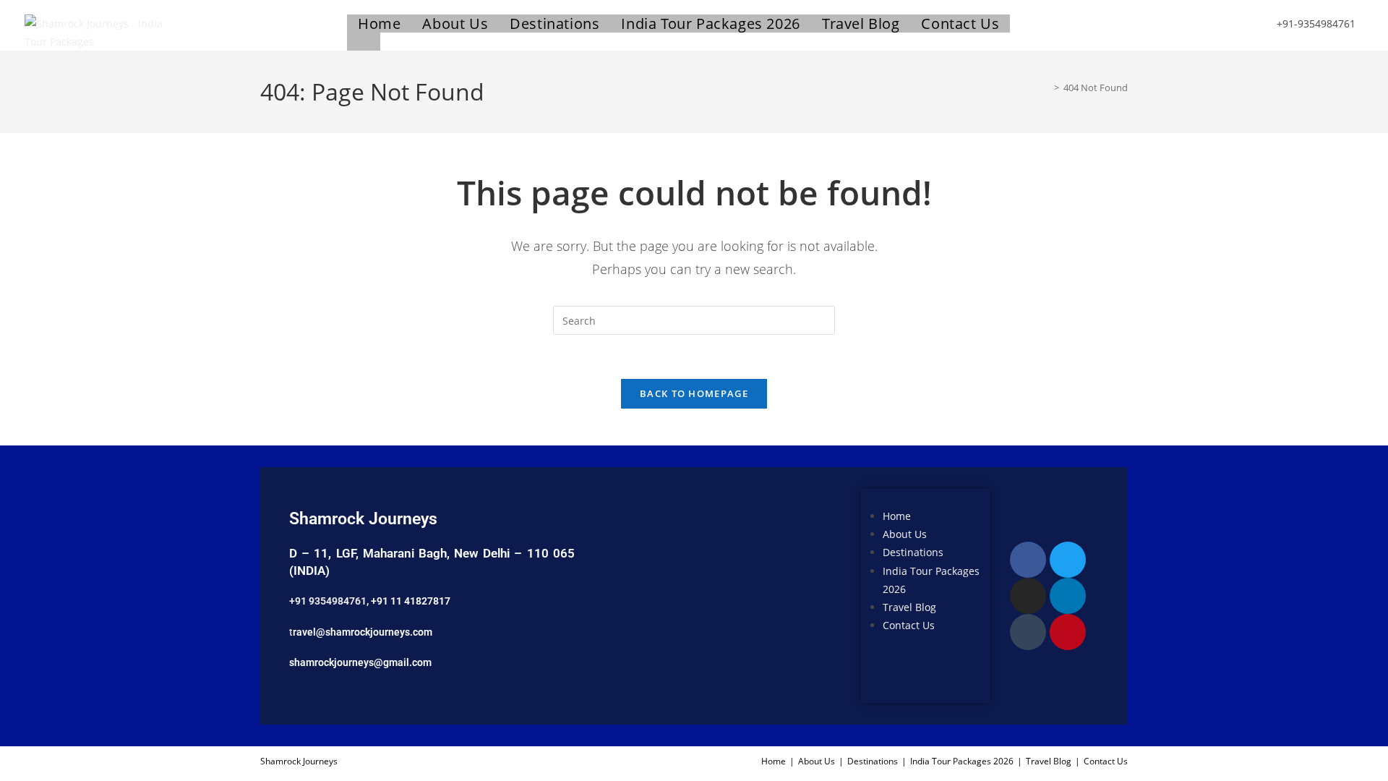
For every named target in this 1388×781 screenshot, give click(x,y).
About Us (905, 535)
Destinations (913, 553)
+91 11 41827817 (410, 601)
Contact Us (909, 625)
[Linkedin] (1068, 596)
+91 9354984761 (328, 601)
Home (897, 516)
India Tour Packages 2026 (962, 761)
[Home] (1046, 87)
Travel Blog (909, 607)
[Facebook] (1028, 560)
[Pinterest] (1068, 632)
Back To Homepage (694, 393)
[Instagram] (1028, 596)
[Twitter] (1068, 560)
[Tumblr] (1028, 632)
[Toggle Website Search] (363, 42)
